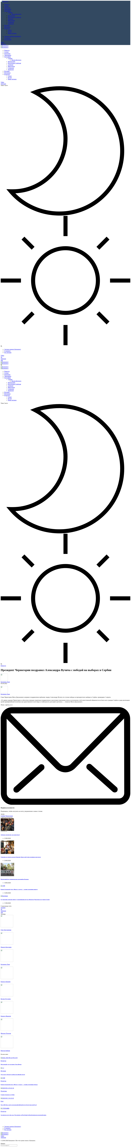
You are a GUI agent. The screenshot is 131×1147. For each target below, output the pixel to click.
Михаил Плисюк (6, 1033)
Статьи (6, 6)
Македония (11, 20)
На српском (7, 39)
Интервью (7, 27)
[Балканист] (4, 1)
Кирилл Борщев (5, 981)
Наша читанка (12, 33)
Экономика (7, 9)
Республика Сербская (14, 17)
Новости (7, 4)
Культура (7, 28)
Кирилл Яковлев (6, 1016)
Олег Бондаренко (6, 930)
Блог (2, 1101)
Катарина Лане (5, 682)
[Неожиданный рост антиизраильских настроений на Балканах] (7, 875)
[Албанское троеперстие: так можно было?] (7, 831)
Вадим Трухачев (6, 999)
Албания (10, 19)
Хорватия (11, 23)
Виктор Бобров (5, 1050)
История (6, 25)
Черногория (11, 15)
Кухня (10, 31)
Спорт (10, 30)
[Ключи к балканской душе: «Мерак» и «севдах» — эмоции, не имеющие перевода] (3, 886)
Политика (7, 7)
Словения (11, 22)
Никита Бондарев (6, 947)
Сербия (10, 12)
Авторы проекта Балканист (12, 36)
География (7, 11)
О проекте (7, 38)
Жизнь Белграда (16, 14)
